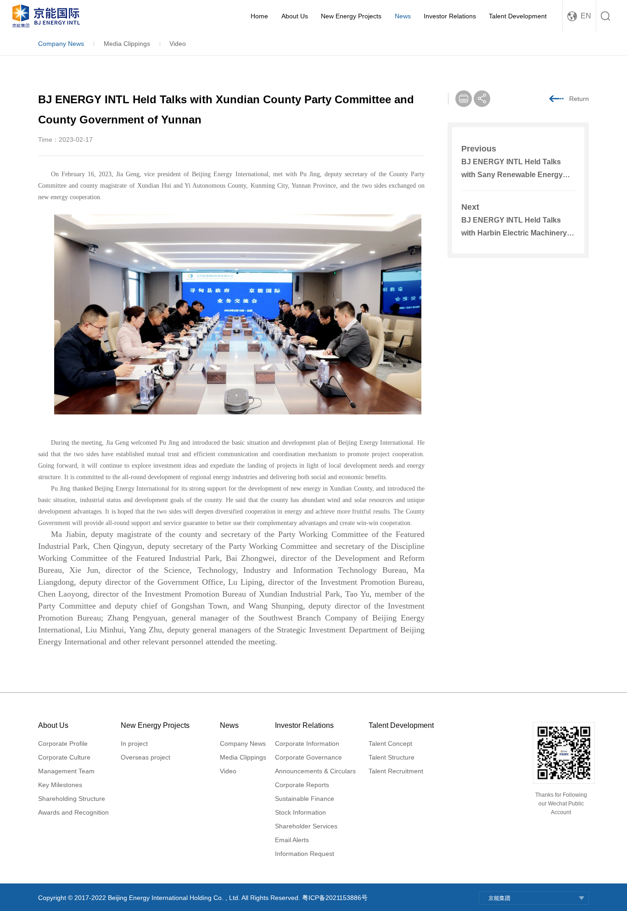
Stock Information (300, 812)
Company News (61, 43)
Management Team (66, 771)
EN (586, 16)
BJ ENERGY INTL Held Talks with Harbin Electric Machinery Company (514, 233)
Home (259, 16)
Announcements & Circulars (315, 771)
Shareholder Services (306, 826)
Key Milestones (60, 784)
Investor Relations (450, 16)
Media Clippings (127, 43)
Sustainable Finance (304, 798)
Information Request (304, 853)
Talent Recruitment (396, 771)
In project (134, 743)
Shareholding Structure (71, 798)
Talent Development (518, 16)
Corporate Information (307, 743)
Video (177, 43)
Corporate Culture (64, 757)
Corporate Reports (302, 784)
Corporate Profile (63, 743)
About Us (294, 16)
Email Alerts (292, 840)
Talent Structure (391, 757)
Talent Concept (390, 743)
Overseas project (145, 757)
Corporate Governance (308, 757)
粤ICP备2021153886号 (335, 897)
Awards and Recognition (73, 812)
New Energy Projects (351, 16)
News (403, 16)
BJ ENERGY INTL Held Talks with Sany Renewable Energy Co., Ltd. (512, 174)
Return (579, 98)
